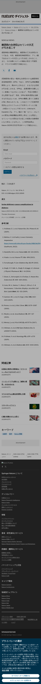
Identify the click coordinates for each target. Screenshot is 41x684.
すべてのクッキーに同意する (21, 676)
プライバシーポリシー (16, 665)
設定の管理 (5, 670)
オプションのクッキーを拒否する (20, 680)
